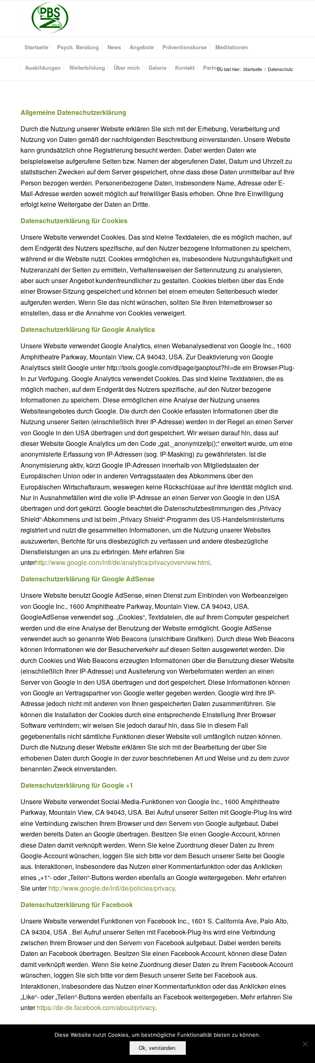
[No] (305, 1044)
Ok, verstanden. (158, 1048)
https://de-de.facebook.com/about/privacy (96, 1007)
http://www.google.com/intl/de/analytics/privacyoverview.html (122, 562)
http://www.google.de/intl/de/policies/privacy (111, 888)
